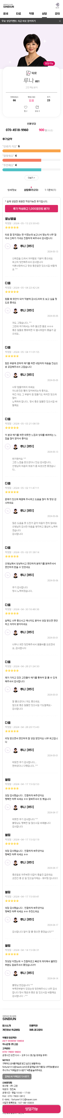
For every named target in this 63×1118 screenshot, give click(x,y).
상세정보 (11, 190)
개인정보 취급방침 (11, 1030)
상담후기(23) (31, 190)
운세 (5, 13)
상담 (44, 13)
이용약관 (33, 1025)
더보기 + (31, 178)
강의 (57, 13)
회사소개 (6, 1025)
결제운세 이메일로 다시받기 (17, 1076)
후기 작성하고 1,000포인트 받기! (31, 208)
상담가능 (31, 1109)
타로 (18, 13)
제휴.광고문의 (36, 1030)
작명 (31, 13)
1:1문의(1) (50, 190)
